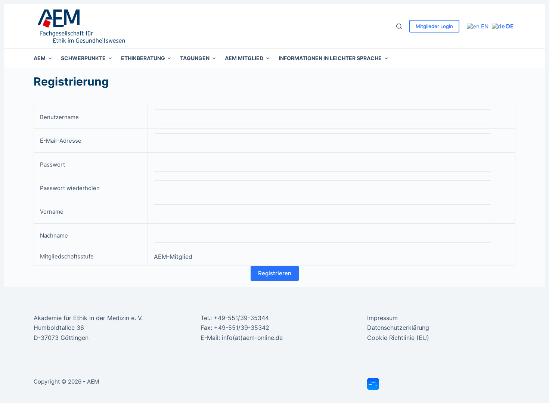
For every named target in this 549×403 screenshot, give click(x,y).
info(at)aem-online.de (252, 337)
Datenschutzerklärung (398, 327)
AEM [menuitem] (40, 58)
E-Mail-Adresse (60, 140)
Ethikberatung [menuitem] (143, 58)
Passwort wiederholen (70, 188)
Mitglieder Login (434, 26)
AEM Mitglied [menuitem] (244, 58)
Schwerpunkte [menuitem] (83, 58)
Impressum (382, 318)
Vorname (51, 211)
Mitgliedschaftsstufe (67, 256)
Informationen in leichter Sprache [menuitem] (330, 58)
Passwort (52, 164)
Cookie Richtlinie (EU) (398, 337)
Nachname (54, 235)
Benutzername (59, 117)
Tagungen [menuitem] (195, 58)
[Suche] (399, 26)
